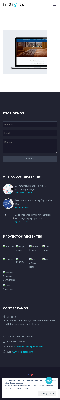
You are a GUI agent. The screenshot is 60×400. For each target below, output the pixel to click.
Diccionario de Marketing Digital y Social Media (35, 202)
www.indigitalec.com (22, 351)
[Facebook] (28, 375)
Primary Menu (54, 4)
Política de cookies (22, 388)
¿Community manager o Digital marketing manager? (30, 187)
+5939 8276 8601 (25, 336)
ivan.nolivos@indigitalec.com (28, 346)
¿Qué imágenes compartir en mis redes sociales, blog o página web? (34, 216)
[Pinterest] (32, 375)
